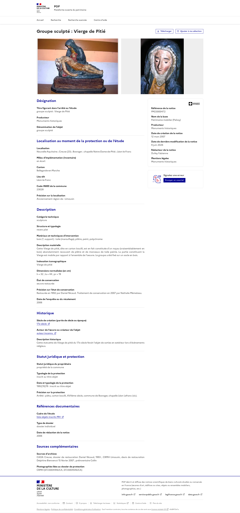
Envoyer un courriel (174, 180)
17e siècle (42, 323)
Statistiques (121, 503)
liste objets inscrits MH (49, 417)
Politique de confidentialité (62, 509)
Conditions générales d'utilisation (87, 509)
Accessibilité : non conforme (48, 503)
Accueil (40, 20)
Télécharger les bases (101, 503)
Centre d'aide (100, 20)
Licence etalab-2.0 (158, 509)
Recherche (56, 20)
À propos (83, 503)
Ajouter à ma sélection (191, 31)
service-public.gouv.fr (149, 494)
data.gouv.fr (194, 494)
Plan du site (157, 503)
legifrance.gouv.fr (173, 494)
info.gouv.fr (127, 494)
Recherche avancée (77, 20)
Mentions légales (43, 509)
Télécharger (166, 31)
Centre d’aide (140, 503)
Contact (69, 503)
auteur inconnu (45, 333)
